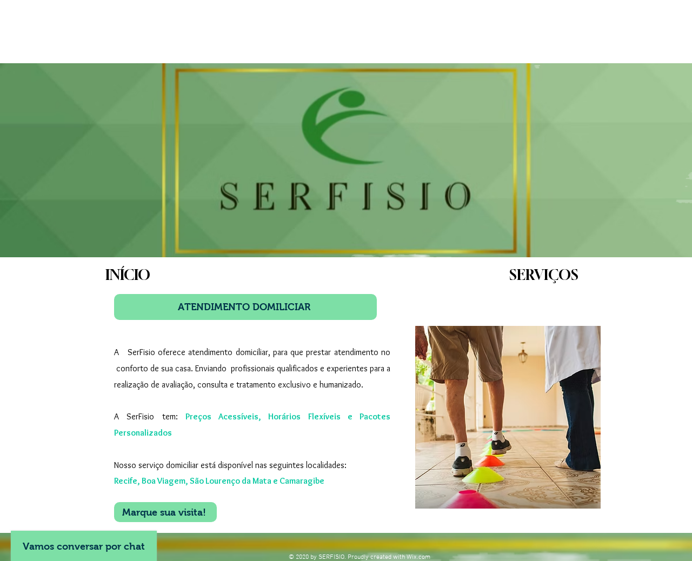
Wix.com (418, 557)
